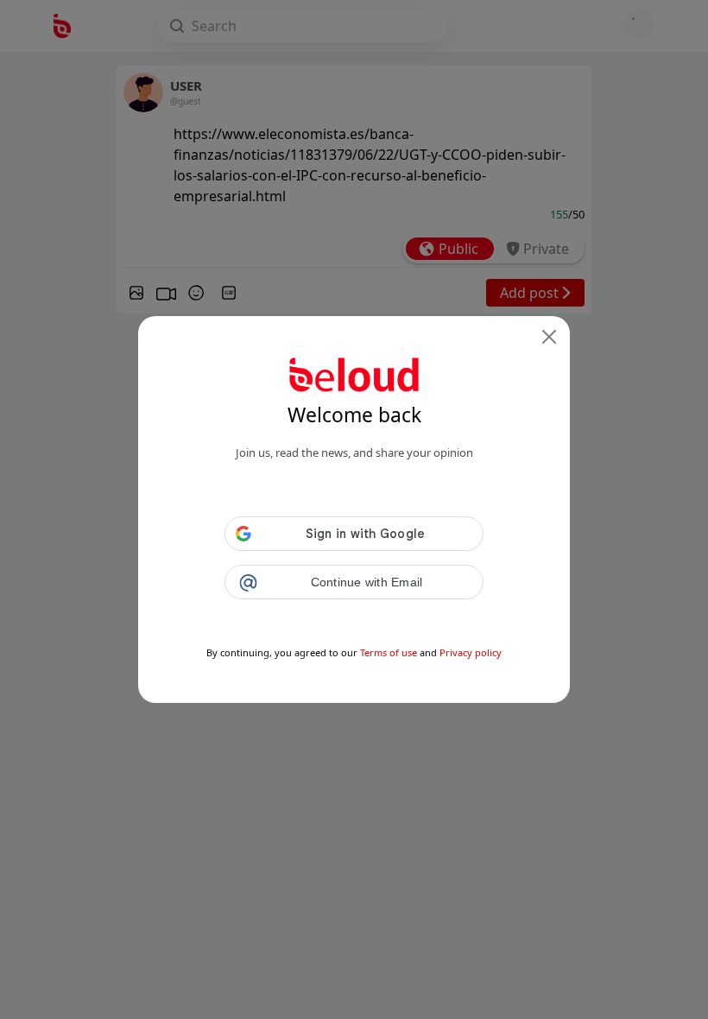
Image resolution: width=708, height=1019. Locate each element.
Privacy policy (470, 652)
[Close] (549, 337)
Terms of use (388, 652)
